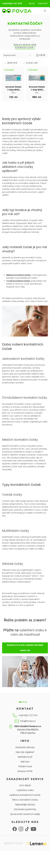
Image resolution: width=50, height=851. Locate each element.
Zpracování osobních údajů (25, 814)
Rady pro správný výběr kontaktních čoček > (25, 46)
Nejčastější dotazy (25, 804)
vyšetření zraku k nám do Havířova (28, 632)
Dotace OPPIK (25, 771)
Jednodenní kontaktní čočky (23, 359)
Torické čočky (12, 495)
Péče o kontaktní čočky (25, 799)
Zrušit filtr (12, 63)
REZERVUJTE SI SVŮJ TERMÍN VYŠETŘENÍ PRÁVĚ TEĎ (25, 648)
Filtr (42, 55)
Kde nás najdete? (25, 752)
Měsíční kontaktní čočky (20, 440)
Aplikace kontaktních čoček (25, 795)
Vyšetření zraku (25, 790)
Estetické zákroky (25, 747)
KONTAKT (43, 3)
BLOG (32, 3)
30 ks (13, 93)
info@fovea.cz (28, 721)
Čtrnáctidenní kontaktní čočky (24, 398)
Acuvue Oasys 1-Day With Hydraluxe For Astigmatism (37, 88)
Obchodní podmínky (25, 809)
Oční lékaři (25, 785)
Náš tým (25, 761)
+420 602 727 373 (12, 3)
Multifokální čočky (15, 531)
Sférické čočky (12, 564)
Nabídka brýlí (25, 757)
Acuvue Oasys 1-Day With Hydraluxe (13, 88)
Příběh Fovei (25, 766)
